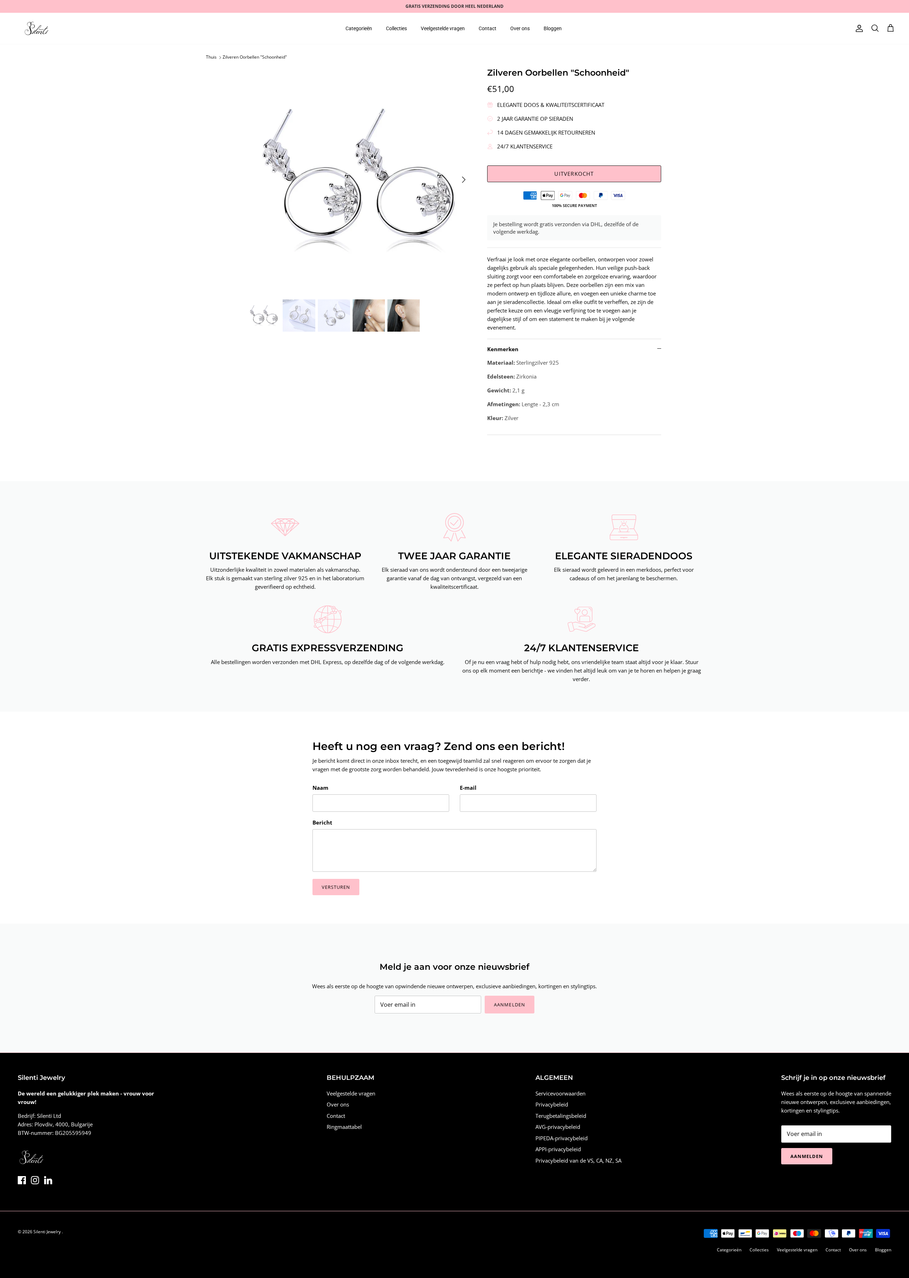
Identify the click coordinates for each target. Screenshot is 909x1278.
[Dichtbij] (587, 572)
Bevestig (390, 678)
